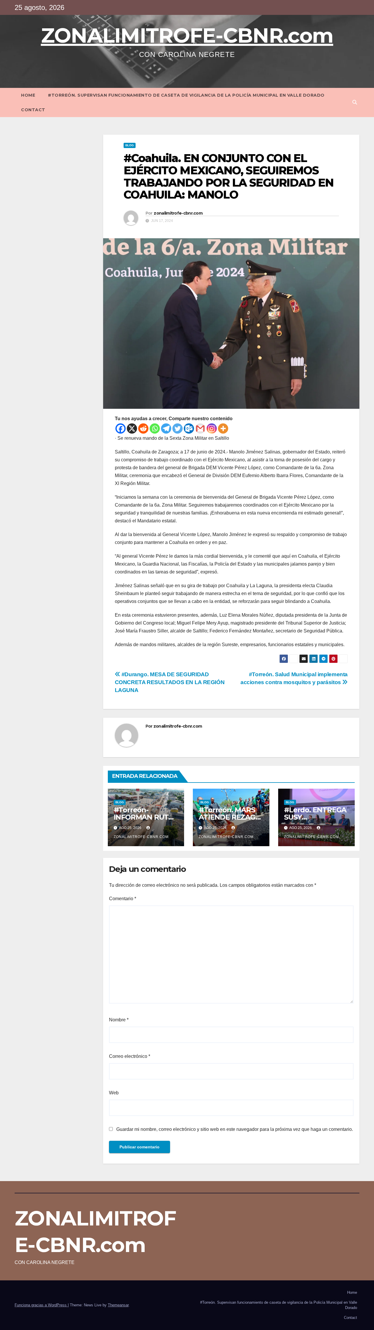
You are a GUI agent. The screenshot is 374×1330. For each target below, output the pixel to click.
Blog (129, 145)
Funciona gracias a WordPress (41, 1305)
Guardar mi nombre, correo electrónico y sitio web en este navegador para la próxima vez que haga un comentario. (234, 1129)
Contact (33, 109)
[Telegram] (166, 428)
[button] (354, 102)
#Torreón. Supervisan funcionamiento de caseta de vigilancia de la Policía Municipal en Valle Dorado (186, 95)
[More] (223, 428)
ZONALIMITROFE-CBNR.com (187, 35)
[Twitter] (177, 428)
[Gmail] (200, 428)
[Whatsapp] (155, 428)
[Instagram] (212, 428)
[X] (132, 428)
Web (114, 1092)
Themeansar (118, 1305)
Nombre (119, 1019)
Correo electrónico (129, 1056)
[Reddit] (143, 428)
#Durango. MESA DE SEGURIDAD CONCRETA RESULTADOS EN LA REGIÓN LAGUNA (170, 682)
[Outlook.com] (189, 428)
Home (28, 95)
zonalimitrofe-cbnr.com (178, 213)
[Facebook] (120, 428)
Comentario (122, 898)
